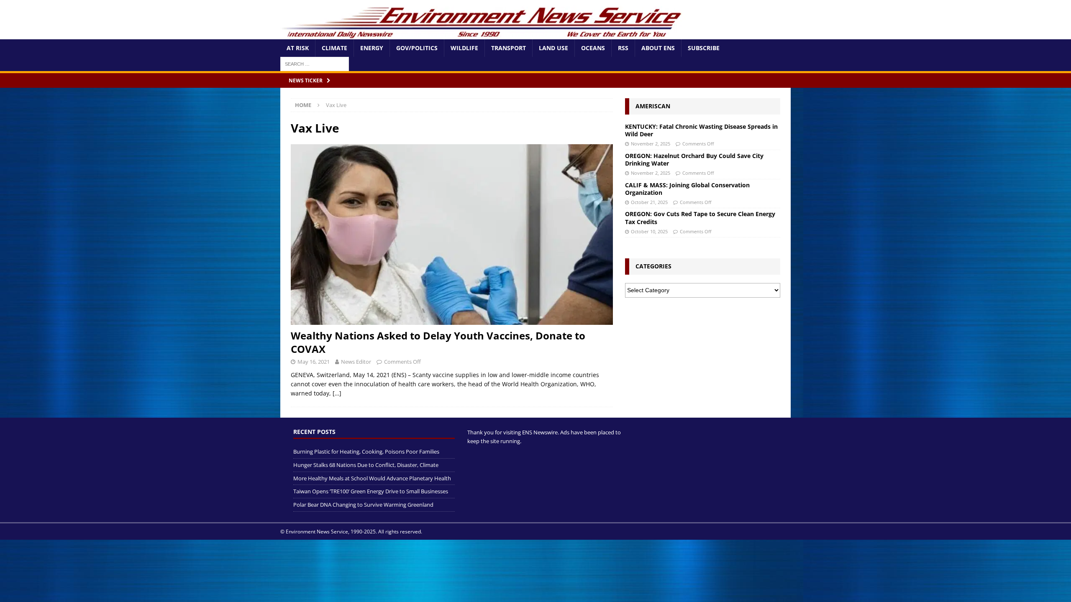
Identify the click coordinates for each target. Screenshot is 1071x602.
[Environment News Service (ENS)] (483, 34)
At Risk (298, 48)
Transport (508, 48)
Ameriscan (652, 106)
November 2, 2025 (650, 143)
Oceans (593, 48)
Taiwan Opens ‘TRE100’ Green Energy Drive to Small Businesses (370, 491)
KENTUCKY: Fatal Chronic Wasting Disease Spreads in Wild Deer (701, 130)
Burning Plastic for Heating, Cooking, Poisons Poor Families (366, 451)
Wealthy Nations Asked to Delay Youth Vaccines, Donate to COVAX (438, 342)
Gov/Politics (417, 48)
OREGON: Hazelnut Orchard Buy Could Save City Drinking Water (694, 159)
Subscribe (704, 48)
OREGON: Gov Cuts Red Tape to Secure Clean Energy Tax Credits (700, 217)
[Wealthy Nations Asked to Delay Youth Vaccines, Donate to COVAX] (452, 234)
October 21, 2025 (649, 202)
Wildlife (464, 48)
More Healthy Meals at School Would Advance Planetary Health (372, 478)
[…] (337, 393)
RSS (623, 48)
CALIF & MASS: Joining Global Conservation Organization (687, 188)
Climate (334, 48)
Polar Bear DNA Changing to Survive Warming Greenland (363, 504)
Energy (371, 48)
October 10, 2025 (649, 231)
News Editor (356, 361)
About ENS (658, 48)
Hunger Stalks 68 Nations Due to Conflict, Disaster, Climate (365, 465)
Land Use (553, 48)
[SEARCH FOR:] (314, 63)
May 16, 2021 (313, 361)
